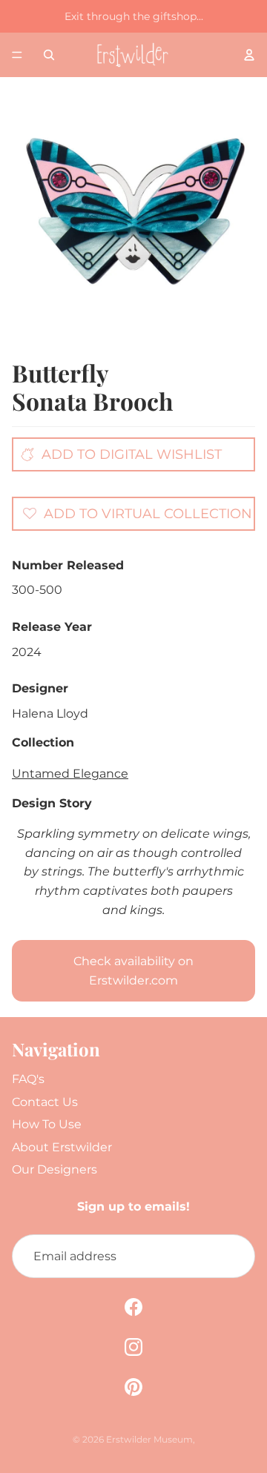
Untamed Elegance (70, 774)
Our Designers (54, 1169)
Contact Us (45, 1102)
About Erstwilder (62, 1147)
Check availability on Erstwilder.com (133, 970)
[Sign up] (232, 1256)
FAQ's (28, 1079)
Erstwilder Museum (149, 1439)
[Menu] (17, 55)
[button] (137, 513)
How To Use (47, 1124)
